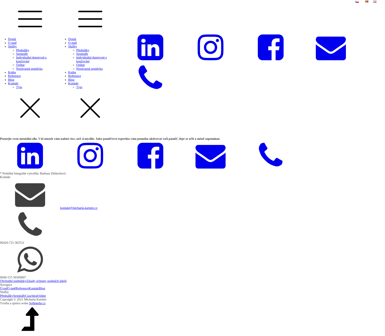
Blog (11, 79)
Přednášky (22, 50)
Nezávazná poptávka (29, 68)
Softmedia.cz (37, 303)
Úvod (3, 288)
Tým (19, 87)
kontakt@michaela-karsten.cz (78, 208)
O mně (12, 43)
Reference (14, 76)
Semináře (22, 54)
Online (20, 65)
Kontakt (13, 83)
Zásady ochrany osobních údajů (46, 281)
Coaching (31, 295)
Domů (12, 39)
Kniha (12, 72)
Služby (12, 46)
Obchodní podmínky (13, 281)
